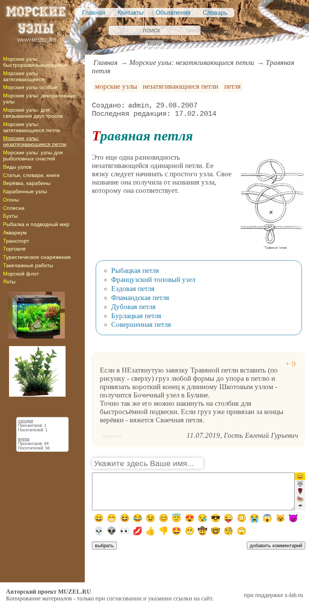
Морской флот (21, 274)
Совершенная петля (141, 324)
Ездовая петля (132, 288)
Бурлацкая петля (136, 316)
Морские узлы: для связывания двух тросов (33, 113)
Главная (94, 12)
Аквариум (15, 232)
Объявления (173, 12)
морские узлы (116, 86)
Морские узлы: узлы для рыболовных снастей (33, 155)
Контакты (131, 12)
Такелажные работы (28, 265)
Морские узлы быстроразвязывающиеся (35, 62)
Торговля (14, 249)
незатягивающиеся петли (180, 86)
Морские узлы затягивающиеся (23, 76)
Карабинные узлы (25, 191)
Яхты (9, 282)
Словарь (215, 12)
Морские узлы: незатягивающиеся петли (34, 141)
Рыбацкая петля (135, 270)
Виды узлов (17, 167)
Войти (154, 44)
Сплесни (13, 208)
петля (232, 86)
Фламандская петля (140, 298)
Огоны (11, 200)
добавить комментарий (276, 545)
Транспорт (16, 241)
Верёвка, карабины (26, 183)
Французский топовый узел (153, 279)
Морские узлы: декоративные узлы (39, 98)
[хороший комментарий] (290, 364)
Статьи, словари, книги (31, 175)
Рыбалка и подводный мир (36, 224)
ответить (112, 436)
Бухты (10, 216)
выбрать (104, 545)
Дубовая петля (133, 307)
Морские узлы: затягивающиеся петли (31, 127)
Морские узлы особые (30, 87)
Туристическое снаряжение (37, 257)
